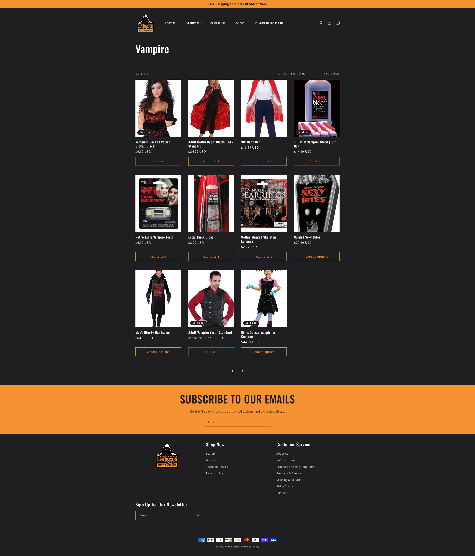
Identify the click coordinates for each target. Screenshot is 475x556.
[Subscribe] (267, 422)
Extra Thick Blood (201, 237)
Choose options (317, 256)
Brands (210, 460)
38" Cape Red (251, 142)
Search (210, 453)
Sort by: (282, 73)
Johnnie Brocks (232, 546)
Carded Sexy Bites (307, 237)
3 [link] (252, 371)
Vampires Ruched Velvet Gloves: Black (152, 144)
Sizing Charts (284, 486)
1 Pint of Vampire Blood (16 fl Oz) (315, 144)
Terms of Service (217, 467)
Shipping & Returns (288, 480)
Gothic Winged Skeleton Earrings (258, 239)
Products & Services (289, 473)
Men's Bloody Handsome (152, 332)
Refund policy (215, 473)
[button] (321, 23)
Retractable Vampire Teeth (154, 237)
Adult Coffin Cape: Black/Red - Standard (210, 144)
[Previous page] (222, 371)
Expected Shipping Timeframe (295, 467)
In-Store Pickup (286, 460)
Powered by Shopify (249, 546)
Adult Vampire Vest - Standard (210, 332)
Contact (281, 493)
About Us (282, 453)
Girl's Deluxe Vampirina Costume (258, 334)
